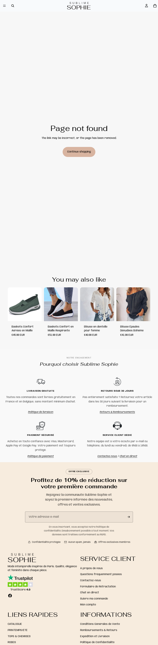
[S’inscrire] (129, 517)
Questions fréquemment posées (101, 574)
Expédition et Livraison (95, 636)
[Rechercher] (12, 6)
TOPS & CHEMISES (19, 636)
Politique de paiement (41, 456)
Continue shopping (79, 151)
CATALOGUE (15, 624)
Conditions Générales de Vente (100, 624)
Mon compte (88, 604)
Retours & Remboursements (117, 412)
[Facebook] (10, 595)
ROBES (12, 642)
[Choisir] (35, 315)
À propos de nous (91, 568)
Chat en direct (128, 456)
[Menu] (4, 5)
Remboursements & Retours (98, 630)
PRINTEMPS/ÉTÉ (18, 630)
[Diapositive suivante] (73, 304)
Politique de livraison (40, 412)
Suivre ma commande (94, 598)
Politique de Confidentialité (97, 642)
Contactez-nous (107, 456)
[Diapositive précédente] (48, 304)
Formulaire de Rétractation (98, 586)
